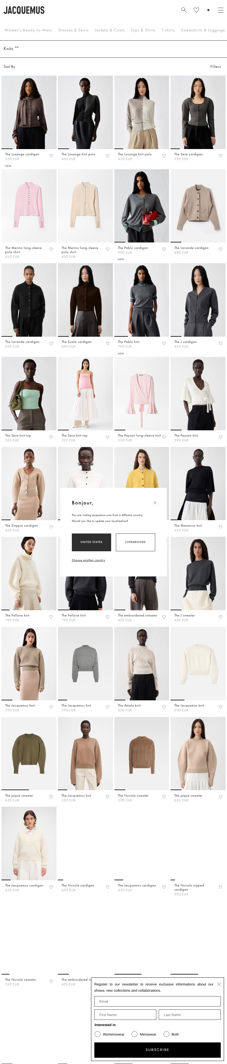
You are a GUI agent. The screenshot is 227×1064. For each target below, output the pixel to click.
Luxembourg (135, 542)
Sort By (9, 66)
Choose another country (88, 560)
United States (91, 542)
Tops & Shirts (143, 30)
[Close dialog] (219, 984)
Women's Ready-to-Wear (28, 30)
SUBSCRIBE (158, 1049)
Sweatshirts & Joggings (203, 30)
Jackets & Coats (110, 30)
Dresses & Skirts (74, 30)
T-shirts (168, 30)
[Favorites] (51, 155)
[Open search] (184, 10)
